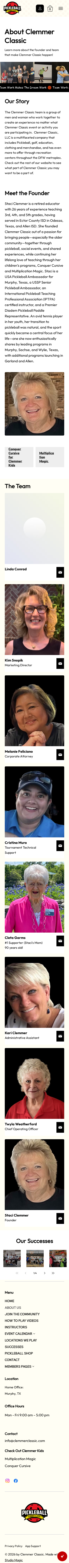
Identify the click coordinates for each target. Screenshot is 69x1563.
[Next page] (44, 1273)
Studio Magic (14, 1560)
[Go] (60, 572)
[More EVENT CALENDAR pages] (34, 1334)
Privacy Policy (13, 1546)
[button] (50, 8)
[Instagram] (7, 1480)
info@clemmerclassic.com (25, 1440)
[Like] (40, 8)
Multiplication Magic (20, 1459)
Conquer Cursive (18, 1466)
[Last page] (53, 1273)
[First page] (17, 1273)
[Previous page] (25, 1273)
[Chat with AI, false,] (62, 1556)
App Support (33, 1546)
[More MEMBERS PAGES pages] (33, 1366)
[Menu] (60, 8)
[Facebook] (15, 1480)
